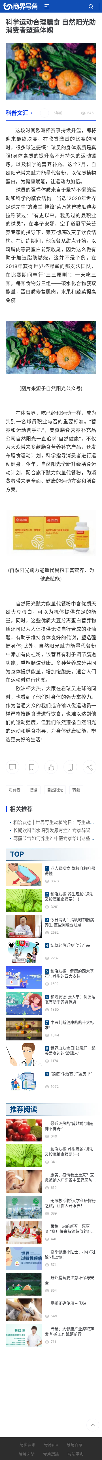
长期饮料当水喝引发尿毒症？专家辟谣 (51, 830)
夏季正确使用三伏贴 (68, 1303)
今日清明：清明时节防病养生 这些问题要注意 (69, 922)
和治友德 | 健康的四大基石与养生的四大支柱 (69, 973)
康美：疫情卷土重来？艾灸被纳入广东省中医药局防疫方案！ (70, 1177)
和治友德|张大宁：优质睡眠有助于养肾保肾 (70, 999)
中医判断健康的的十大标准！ (69, 1025)
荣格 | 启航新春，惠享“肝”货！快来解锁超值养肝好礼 (70, 1229)
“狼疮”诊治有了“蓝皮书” (71, 1073)
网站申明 (75, 1453)
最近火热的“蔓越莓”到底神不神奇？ (69, 1126)
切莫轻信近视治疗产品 (70, 945)
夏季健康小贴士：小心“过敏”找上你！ (70, 1254)
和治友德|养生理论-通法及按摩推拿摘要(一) (69, 896)
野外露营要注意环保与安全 (69, 1280)
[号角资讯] (20, 6)
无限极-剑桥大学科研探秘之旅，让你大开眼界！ (70, 1203)
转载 (76, 789)
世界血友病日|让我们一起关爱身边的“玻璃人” (70, 1051)
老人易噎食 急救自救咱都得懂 (70, 871)
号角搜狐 (51, 1453)
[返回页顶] (92, 1425)
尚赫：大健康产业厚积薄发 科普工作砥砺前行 (69, 1331)
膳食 (34, 789)
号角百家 (74, 1444)
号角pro (51, 1444)
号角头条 (27, 1453)
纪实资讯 (27, 1444)
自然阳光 (55, 789)
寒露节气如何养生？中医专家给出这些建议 (56, 838)
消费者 (14, 789)
